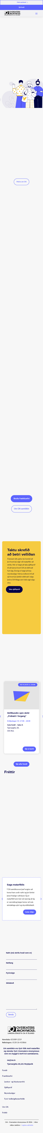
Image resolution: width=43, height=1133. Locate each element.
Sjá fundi (21, 7)
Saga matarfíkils (15, 884)
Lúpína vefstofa (27, 1125)
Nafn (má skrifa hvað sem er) (19, 953)
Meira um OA (21, 182)
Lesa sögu (29, 912)
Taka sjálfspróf (14, 589)
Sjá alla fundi (21, 764)
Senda (11, 1015)
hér (18, 231)
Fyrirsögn (10, 973)
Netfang (9, 963)
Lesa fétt (27, 841)
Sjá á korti (29, 749)
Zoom (21, 669)
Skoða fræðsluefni (21, 499)
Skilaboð (10, 983)
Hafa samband (21, 2)
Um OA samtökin (21, 509)
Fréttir (28, 815)
